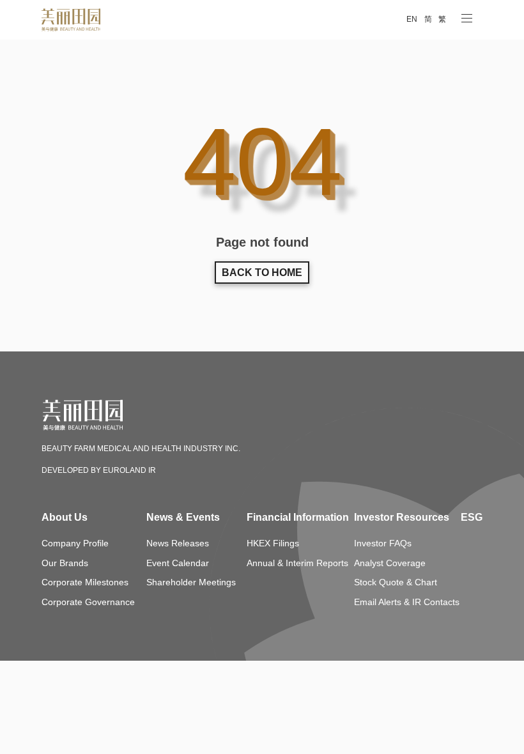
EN (411, 19)
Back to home (262, 273)
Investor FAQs (383, 544)
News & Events (183, 517)
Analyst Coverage (390, 564)
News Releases (177, 544)
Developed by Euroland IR (99, 470)
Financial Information (295, 517)
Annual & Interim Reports (297, 564)
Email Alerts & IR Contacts (406, 603)
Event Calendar (177, 564)
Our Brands (65, 564)
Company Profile (75, 544)
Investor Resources (401, 517)
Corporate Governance (88, 603)
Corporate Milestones (85, 583)
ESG (471, 517)
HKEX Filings (273, 544)
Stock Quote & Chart (395, 583)
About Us (65, 517)
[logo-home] (107, 436)
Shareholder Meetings (191, 583)
